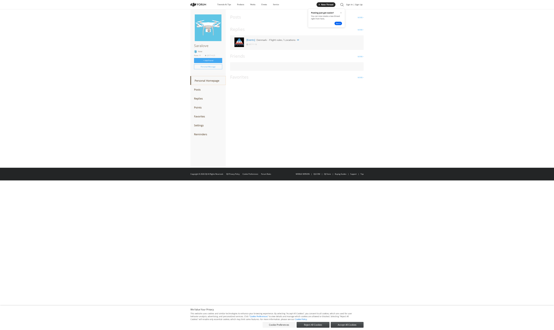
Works (252, 4)
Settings (199, 125)
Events (264, 4)
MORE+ (361, 17)
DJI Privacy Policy (233, 174)
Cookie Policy (301, 319)
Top (362, 174)
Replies (198, 98)
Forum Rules (266, 174)
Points (198, 107)
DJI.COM (317, 174)
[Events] (250, 40)
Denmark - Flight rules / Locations (276, 40)
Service (276, 4)
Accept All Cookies (347, 324)
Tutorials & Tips (224, 4)
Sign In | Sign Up (354, 4)
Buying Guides (340, 174)
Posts (197, 89)
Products (240, 4)
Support (353, 174)
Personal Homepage (207, 80)
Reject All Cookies (313, 324)
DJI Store (327, 174)
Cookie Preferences (250, 174)
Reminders (200, 134)
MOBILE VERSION (303, 174)
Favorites (199, 116)
